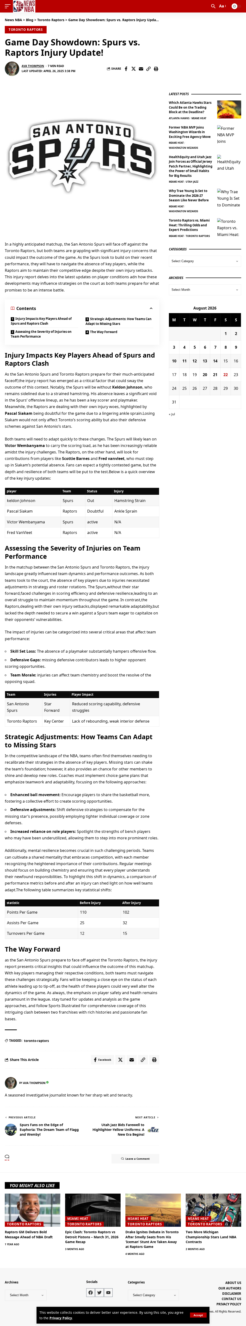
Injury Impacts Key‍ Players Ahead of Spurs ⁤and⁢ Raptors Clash (41, 321)
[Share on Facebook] (126, 69)
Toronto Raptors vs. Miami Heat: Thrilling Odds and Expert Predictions (189, 225)
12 (194, 361)
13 (205, 361)
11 (184, 361)
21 (215, 374)
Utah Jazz (192, 181)
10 (174, 361)
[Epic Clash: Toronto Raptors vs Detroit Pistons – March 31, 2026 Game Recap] (93, 1210)
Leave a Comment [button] (137, 1158)
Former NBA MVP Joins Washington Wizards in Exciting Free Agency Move (190, 132)
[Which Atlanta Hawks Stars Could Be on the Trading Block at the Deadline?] (229, 109)
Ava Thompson (33, 66)
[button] (198, 1315)
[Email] (141, 69)
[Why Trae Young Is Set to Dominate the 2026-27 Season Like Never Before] (229, 198)
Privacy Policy (60, 1318)
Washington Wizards (183, 147)
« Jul (172, 414)
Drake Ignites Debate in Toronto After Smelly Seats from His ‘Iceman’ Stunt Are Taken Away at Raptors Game (152, 1239)
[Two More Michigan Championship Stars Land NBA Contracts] (213, 1210)
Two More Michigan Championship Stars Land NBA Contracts (211, 1237)
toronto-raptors (36, 1041)
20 (205, 374)
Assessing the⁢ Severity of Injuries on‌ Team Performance (41, 334)
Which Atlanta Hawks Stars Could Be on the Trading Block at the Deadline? (190, 107)
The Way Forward (103, 332)
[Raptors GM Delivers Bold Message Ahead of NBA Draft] (32, 1210)
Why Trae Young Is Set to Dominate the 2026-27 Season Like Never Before (189, 195)
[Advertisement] (205, 51)
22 (225, 374)
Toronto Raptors (26, 29)
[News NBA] (24, 6)
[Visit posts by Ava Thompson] (12, 69)
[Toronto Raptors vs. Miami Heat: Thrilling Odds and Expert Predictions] (229, 227)
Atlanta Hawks (179, 118)
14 (215, 361)
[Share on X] (133, 69)
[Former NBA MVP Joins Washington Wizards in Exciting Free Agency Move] (229, 134)
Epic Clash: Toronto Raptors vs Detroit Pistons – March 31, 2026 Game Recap (91, 1237)
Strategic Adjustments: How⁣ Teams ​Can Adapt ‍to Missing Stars (119, 321)
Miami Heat (198, 118)
